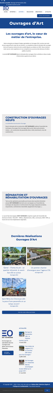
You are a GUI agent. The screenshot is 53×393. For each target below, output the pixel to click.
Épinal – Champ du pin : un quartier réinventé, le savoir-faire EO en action (14, 270)
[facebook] (1, 0)
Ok (47, 390)
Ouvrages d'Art (14, 275)
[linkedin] (4, 0)
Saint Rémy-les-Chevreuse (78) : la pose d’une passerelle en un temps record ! (14, 301)
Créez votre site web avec (27, 384)
